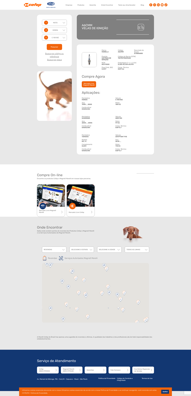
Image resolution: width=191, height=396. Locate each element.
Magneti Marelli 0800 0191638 (68, 370)
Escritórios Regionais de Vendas (142, 370)
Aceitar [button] (165, 392)
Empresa (69, 5)
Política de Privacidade (106, 378)
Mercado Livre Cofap (76, 212)
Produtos (80, 5)
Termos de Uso (147, 378)
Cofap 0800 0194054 (44, 370)
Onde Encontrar (107, 5)
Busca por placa (54, 60)
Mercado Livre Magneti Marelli (89, 84)
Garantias (90, 370)
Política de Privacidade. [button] (39, 393)
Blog (142, 5)
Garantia (93, 5)
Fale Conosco (115, 370)
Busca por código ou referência (54, 55)
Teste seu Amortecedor (126, 5)
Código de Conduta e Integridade (125, 379)
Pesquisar (54, 47)
